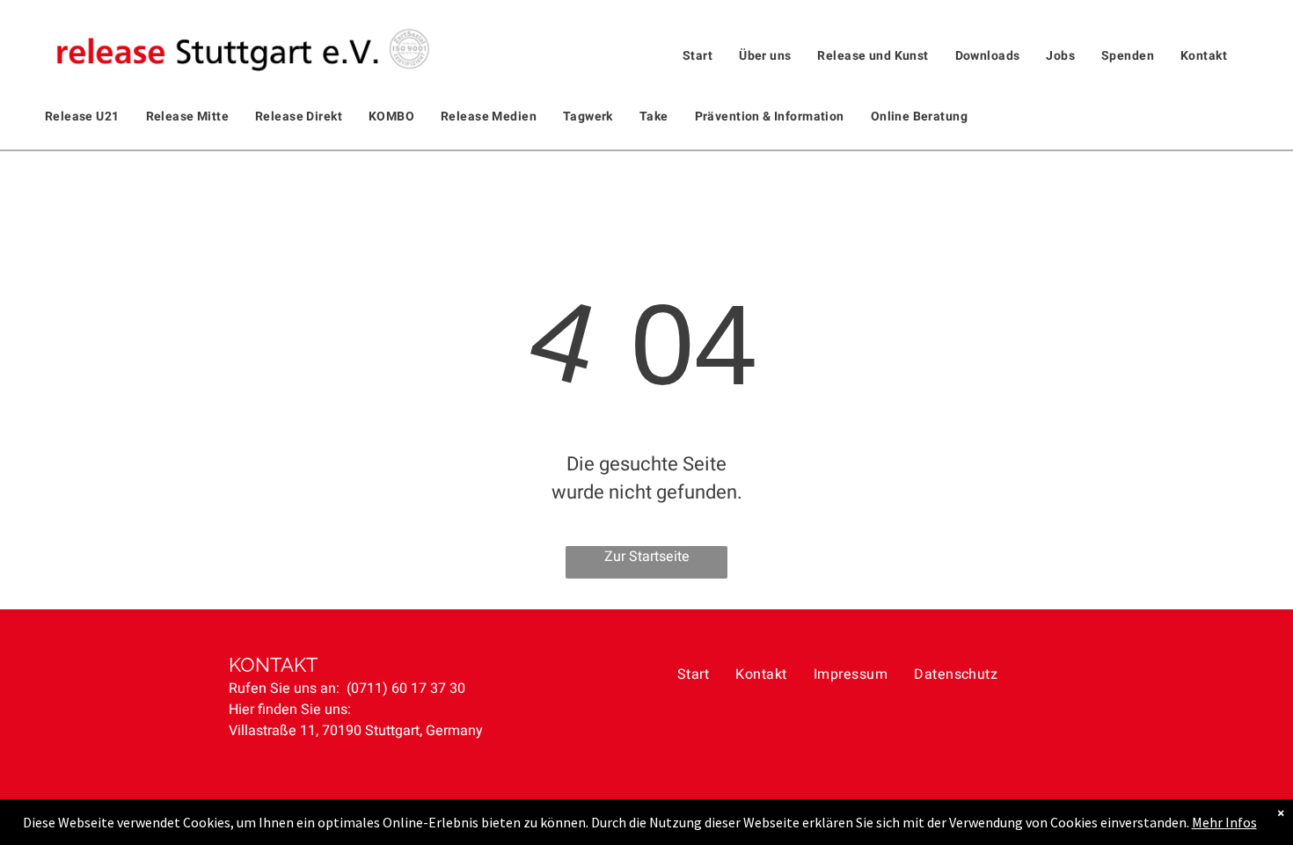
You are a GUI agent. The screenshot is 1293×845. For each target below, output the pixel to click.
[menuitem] (697, 55)
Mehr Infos (1224, 822)
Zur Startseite (647, 556)
